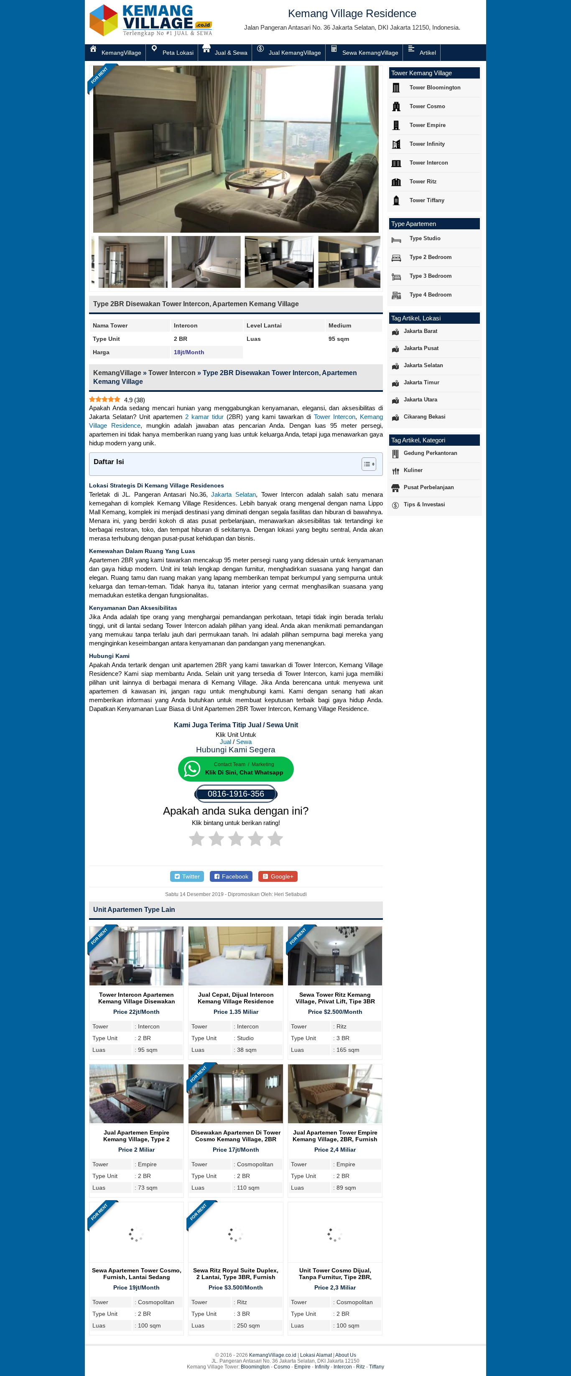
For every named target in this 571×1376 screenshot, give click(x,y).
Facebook (234, 876)
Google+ (281, 876)
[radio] (197, 840)
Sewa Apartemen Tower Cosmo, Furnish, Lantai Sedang (136, 1273)
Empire (302, 1367)
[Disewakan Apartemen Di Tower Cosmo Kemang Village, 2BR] (236, 1121)
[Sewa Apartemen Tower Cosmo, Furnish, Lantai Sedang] (136, 1262)
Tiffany (376, 1367)
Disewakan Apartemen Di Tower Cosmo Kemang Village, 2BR (235, 1135)
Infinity (322, 1367)
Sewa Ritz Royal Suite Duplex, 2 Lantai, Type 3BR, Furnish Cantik (235, 1277)
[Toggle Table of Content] (364, 464)
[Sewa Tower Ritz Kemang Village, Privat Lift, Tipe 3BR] (335, 983)
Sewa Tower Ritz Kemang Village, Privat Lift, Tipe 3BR (335, 998)
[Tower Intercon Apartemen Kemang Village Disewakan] (136, 983)
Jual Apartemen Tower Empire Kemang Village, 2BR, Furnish (335, 1135)
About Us (345, 1355)
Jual (225, 741)
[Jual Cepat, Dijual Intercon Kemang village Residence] (236, 983)
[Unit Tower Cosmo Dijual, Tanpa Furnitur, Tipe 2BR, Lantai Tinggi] (335, 1262)
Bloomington (255, 1367)
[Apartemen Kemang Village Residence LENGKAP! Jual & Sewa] (151, 35)
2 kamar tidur (204, 416)
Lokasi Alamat (316, 1355)
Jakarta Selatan (233, 494)
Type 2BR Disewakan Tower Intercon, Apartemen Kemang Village (196, 303)
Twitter (190, 876)
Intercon (343, 1367)
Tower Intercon (172, 372)
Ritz (360, 1367)
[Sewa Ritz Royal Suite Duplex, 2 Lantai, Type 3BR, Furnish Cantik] (236, 1262)
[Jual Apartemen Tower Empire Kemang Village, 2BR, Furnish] (335, 1121)
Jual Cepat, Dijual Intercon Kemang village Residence (236, 998)
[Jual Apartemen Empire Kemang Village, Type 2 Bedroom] (136, 1121)
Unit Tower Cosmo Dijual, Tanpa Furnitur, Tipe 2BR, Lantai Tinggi (335, 1277)
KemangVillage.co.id (272, 1355)
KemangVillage (117, 372)
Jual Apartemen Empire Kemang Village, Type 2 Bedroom (136, 1139)
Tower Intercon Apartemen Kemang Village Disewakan (136, 998)
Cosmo (282, 1367)
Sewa (244, 741)
